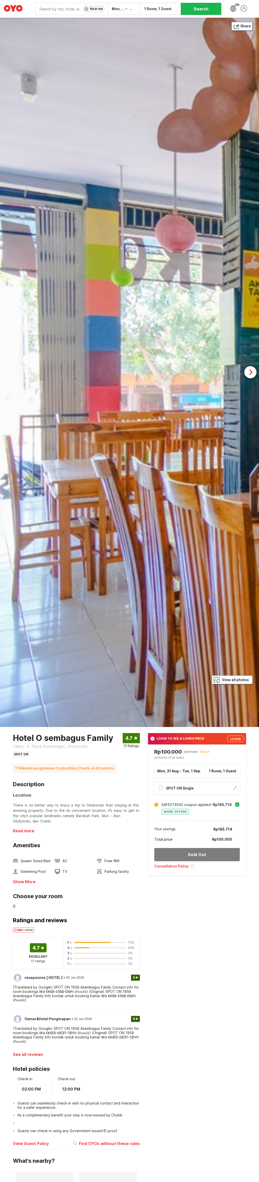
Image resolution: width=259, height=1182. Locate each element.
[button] (197, 868)
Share (245, 26)
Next (250, 372)
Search (201, 8)
